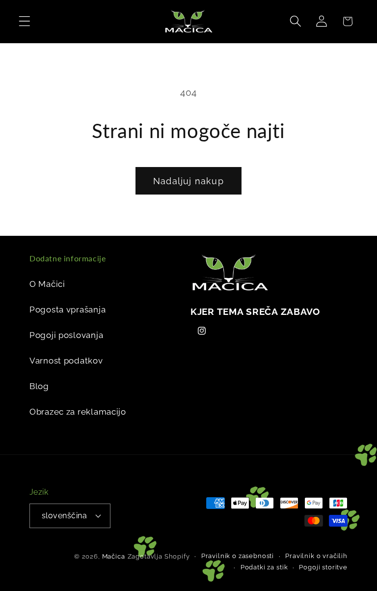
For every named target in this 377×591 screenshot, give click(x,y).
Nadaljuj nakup (188, 181)
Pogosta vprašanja (67, 309)
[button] (25, 21)
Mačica (113, 556)
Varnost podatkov (66, 361)
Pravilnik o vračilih (316, 556)
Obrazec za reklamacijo (77, 412)
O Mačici (47, 284)
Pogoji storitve (323, 567)
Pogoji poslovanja (66, 335)
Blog (39, 386)
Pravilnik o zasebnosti (237, 556)
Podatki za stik (264, 567)
